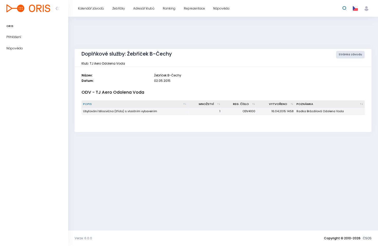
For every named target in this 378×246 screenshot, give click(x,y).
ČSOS (367, 238)
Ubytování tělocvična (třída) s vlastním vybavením (120, 111)
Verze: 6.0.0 (83, 238)
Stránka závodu (350, 54)
